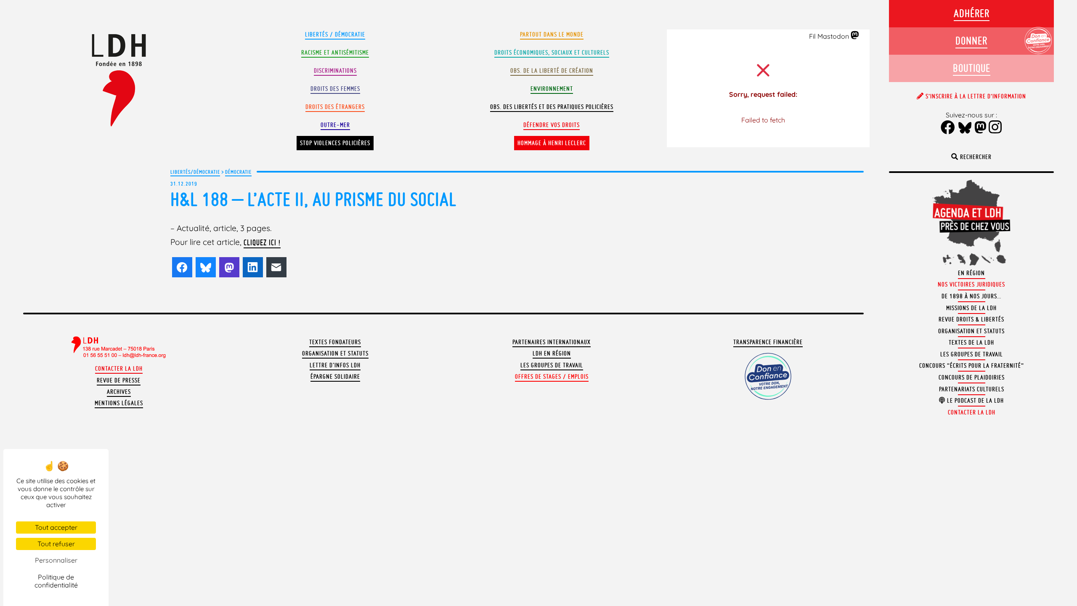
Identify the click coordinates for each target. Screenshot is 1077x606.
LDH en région (552, 353)
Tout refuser (56, 544)
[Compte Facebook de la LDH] (948, 128)
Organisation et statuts (335, 353)
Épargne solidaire (335, 376)
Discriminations (335, 70)
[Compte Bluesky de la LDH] (964, 128)
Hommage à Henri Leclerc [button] (551, 143)
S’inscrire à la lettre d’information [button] (975, 96)
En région (971, 273)
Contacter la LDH (119, 368)
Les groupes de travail (551, 365)
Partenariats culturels (971, 389)
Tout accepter (56, 527)
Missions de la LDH (971, 308)
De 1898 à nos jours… (971, 296)
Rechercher (975, 157)
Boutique (971, 67)
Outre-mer (335, 125)
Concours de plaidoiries (972, 377)
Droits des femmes (335, 89)
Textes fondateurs (335, 342)
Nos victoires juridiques (971, 284)
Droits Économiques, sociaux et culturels (551, 52)
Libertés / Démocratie (335, 34)
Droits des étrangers (335, 107)
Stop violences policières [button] (335, 143)
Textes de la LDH (971, 342)
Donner (971, 40)
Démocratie (238, 171)
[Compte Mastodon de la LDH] (855, 35)
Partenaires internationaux (551, 342)
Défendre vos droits (551, 125)
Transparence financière (768, 342)
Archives (119, 392)
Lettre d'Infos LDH (335, 365)
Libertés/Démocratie (195, 171)
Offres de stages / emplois (552, 376)
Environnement (552, 89)
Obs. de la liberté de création (551, 70)
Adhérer (971, 13)
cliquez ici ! (262, 242)
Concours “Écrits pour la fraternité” (971, 365)
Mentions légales (119, 403)
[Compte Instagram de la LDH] (995, 128)
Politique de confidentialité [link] (56, 581)
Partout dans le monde (552, 34)
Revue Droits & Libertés (971, 319)
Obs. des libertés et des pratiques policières (551, 107)
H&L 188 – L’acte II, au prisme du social (313, 199)
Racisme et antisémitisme (335, 52)
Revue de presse (119, 380)
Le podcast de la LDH (974, 400)
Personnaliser (56, 560)
